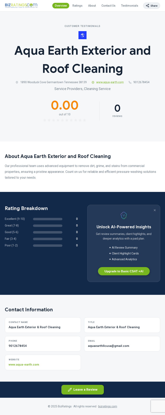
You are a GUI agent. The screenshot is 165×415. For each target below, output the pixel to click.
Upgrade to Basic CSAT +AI (123, 271)
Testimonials (129, 5)
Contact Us (108, 5)
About (92, 5)
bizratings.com (107, 406)
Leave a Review (85, 389)
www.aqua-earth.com (110, 82)
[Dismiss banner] (155, 210)
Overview (61, 5)
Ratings (77, 5)
